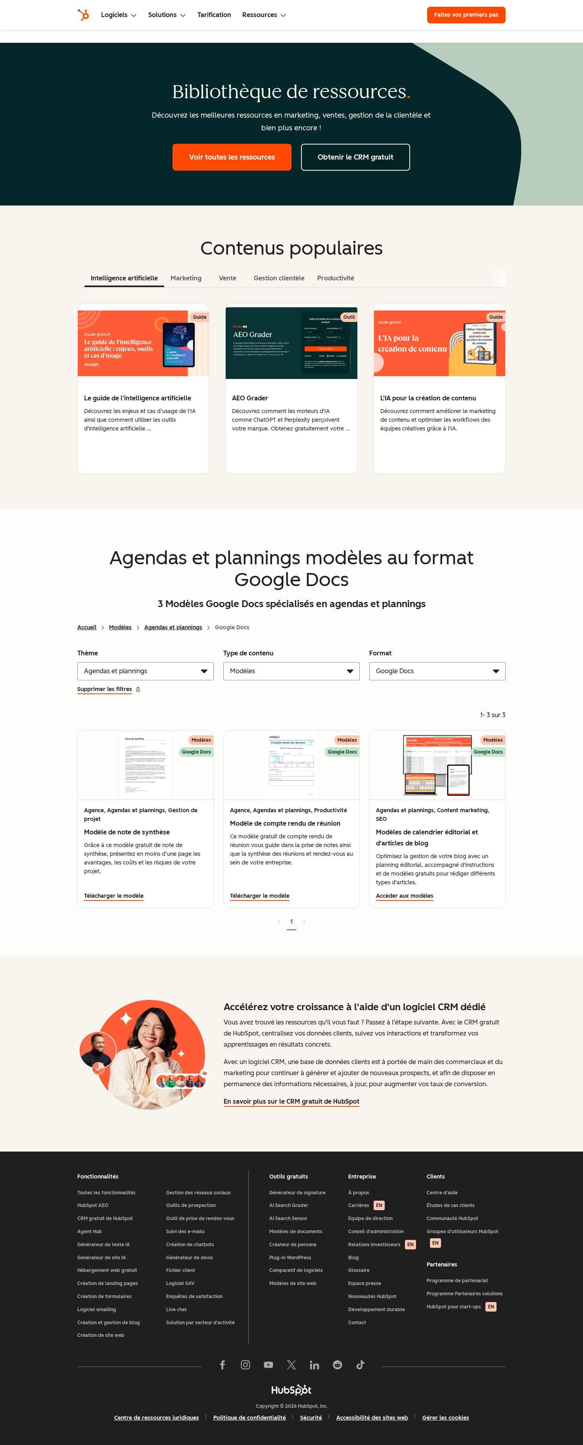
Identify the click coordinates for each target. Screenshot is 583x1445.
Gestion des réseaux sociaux (198, 1193)
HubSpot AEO (93, 1205)
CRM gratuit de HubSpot (105, 1218)
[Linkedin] (314, 1367)
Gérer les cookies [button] (445, 1418)
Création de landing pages (107, 1283)
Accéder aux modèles (404, 896)
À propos (358, 1193)
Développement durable (376, 1309)
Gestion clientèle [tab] (279, 278)
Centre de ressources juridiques (156, 1418)
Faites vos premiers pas (466, 14)
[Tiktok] (360, 1367)
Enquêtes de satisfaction (194, 1296)
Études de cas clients (451, 1205)
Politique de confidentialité (249, 1418)
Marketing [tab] (186, 278)
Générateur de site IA (101, 1257)
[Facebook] (222, 1367)
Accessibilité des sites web (372, 1418)
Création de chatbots (190, 1244)
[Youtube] (268, 1367)
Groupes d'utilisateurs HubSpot (463, 1237)
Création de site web (101, 1335)
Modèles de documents (295, 1231)
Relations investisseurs (381, 1244)
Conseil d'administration (376, 1231)
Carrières (365, 1205)
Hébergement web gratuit (107, 1270)
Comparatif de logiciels (296, 1270)
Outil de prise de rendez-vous (200, 1218)
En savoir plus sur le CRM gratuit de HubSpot (291, 1101)
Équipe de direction (370, 1218)
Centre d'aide (442, 1193)
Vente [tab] (227, 278)
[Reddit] (337, 1367)
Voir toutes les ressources (232, 157)
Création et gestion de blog (108, 1322)
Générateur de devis (189, 1257)
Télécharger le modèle (114, 896)
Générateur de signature (297, 1193)
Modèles (120, 627)
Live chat (176, 1309)
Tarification (214, 15)
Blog (353, 1257)
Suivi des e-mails (185, 1231)
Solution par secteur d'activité (200, 1322)
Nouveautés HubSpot (372, 1296)
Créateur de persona (292, 1244)
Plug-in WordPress (290, 1257)
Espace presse (364, 1283)
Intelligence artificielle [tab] (124, 278)
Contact (357, 1322)
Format (380, 653)
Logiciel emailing (96, 1309)
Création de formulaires (104, 1296)
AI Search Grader (288, 1205)
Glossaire (359, 1270)
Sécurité (311, 1418)
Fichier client (180, 1270)
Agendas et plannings (173, 627)
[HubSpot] (83, 15)
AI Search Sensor (288, 1218)
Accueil (86, 627)
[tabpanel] (291, 388)
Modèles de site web (292, 1283)
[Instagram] (245, 1367)
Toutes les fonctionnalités (106, 1193)
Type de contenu (248, 653)
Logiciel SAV (180, 1283)
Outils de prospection (191, 1205)
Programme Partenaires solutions (465, 1294)
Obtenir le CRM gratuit (355, 157)
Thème (87, 653)
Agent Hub (89, 1231)
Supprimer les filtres (104, 689)
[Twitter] (291, 1367)
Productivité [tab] (335, 278)
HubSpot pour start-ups (460, 1307)
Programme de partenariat (457, 1280)
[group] (143, 388)
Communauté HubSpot (452, 1218)
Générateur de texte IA (103, 1244)
